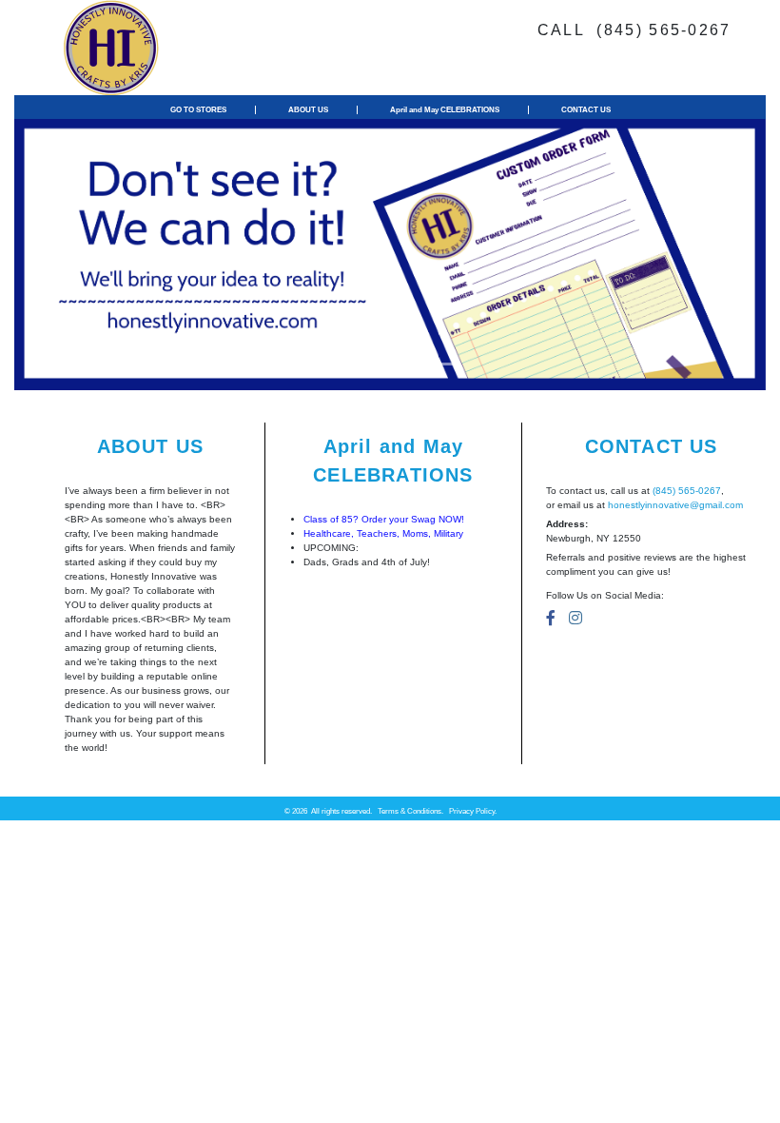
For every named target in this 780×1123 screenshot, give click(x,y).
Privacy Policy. (473, 811)
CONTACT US (586, 110)
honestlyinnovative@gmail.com (675, 505)
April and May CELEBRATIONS (444, 110)
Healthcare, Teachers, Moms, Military (383, 533)
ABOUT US (308, 110)
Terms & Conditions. (410, 811)
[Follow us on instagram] (575, 618)
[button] (70, 254)
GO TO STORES (198, 110)
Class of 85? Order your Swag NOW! (383, 519)
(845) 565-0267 (687, 490)
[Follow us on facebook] (551, 618)
